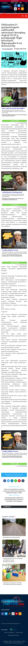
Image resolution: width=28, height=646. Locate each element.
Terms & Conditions (9, 632)
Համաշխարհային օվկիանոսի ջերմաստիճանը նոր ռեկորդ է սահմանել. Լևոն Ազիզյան (14, 499)
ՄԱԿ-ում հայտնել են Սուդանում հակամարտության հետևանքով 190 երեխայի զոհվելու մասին (14, 491)
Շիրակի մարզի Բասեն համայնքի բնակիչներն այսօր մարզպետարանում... (12, 560)
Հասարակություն (7, 49)
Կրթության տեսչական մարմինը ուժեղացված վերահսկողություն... (13, 583)
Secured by (4, 629)
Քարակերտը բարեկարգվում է (11, 537)
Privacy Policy (19, 632)
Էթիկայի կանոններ (13, 635)
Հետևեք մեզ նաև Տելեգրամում (14, 475)
